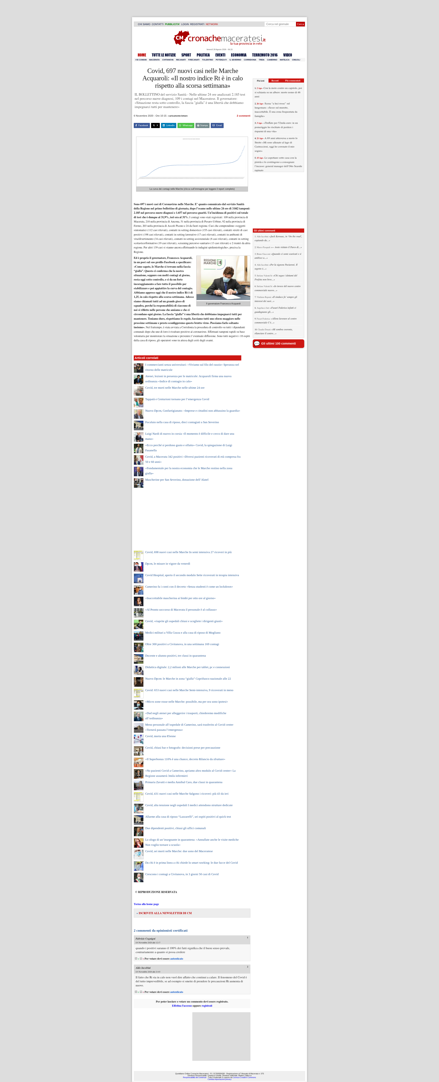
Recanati (181, 60)
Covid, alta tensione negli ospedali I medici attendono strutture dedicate (189, 805)
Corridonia (250, 60)
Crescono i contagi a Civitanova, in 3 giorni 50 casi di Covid (182, 874)
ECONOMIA (238, 55)
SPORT (186, 55)
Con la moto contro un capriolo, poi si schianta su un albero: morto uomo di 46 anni (278, 92)
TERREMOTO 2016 (265, 55)
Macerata (154, 60)
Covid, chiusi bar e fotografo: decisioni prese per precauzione (182, 747)
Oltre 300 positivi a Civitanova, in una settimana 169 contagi (182, 644)
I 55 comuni (141, 60)
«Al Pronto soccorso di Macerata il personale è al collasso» (181, 609)
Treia (261, 60)
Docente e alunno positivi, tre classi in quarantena (175, 655)
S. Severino (235, 60)
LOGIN (185, 24)
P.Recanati (193, 60)
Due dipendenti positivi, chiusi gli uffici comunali (175, 828)
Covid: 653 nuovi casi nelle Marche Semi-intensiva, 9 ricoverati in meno (189, 690)
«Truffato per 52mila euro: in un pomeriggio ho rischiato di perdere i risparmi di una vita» (276, 127)
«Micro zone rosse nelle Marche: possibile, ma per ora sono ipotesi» (186, 701)
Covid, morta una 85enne (160, 736)
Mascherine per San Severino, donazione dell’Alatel (177, 479)
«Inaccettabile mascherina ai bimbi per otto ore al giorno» (180, 598)
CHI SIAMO (144, 24)
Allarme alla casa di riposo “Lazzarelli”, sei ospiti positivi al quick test (188, 816)
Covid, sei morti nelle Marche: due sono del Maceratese (179, 851)
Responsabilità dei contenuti (194, 1077)
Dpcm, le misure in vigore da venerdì (167, 563)
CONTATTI (158, 24)
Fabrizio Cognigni (145, 938)
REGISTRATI (197, 24)
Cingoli (296, 60)
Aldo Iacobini (143, 968)
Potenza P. (221, 60)
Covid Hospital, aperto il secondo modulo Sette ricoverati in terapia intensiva (192, 575)
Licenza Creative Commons (244, 1077)
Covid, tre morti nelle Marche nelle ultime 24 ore (175, 387)
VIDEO (287, 55)
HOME (142, 55)
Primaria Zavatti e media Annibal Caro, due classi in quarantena (183, 782)
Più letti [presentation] (260, 80)
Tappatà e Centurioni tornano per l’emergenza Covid (177, 399)
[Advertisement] (187, 521)
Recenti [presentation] (275, 80)
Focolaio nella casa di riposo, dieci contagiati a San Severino (182, 422)
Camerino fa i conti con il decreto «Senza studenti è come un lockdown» (189, 586)
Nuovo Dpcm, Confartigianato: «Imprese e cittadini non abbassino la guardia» (192, 410)
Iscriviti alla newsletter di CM (164, 913)
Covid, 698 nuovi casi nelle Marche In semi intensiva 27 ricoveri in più (188, 552)
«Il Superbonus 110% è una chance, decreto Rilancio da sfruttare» (185, 759)
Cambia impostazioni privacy (220, 1079)
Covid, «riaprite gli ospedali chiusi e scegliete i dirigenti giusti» (184, 621)
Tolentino (207, 60)
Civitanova (168, 60)
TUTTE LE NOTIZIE (164, 55)
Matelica (284, 60)
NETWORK (212, 24)
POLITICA (203, 55)
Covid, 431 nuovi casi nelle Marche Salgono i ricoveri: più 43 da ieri (187, 793)
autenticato (176, 958)
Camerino (272, 60)
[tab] (261, 80)
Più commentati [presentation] (292, 80)
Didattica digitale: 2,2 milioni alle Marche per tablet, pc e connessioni (187, 667)
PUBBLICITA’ (172, 24)
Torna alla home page (146, 904)
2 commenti (243, 115)
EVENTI (220, 55)
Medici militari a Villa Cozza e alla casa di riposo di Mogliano (183, 632)
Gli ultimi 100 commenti (278, 343)
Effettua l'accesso (182, 1005)
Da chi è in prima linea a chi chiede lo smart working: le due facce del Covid (191, 862)
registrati (207, 1005)
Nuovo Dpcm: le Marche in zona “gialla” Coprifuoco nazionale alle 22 (188, 678)
